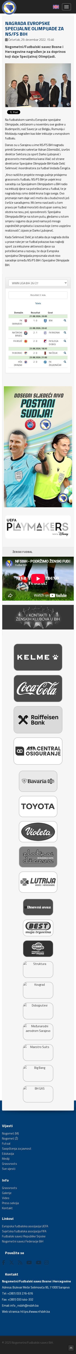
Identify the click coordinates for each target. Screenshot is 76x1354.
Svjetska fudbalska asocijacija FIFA (24, 1231)
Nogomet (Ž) (10, 1138)
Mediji (6, 1158)
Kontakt (7, 1208)
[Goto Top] (71, 1348)
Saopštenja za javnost (16, 1148)
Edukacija (8, 1153)
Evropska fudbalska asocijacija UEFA (25, 1226)
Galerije (7, 1193)
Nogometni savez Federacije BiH (22, 1241)
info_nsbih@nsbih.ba (24, 1305)
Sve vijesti (8, 1168)
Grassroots (9, 1163)
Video (5, 1198)
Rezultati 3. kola (38, 295)
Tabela (38, 303)
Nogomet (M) (10, 1133)
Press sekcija (10, 1203)
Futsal (6, 1143)
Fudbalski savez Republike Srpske (24, 1236)
